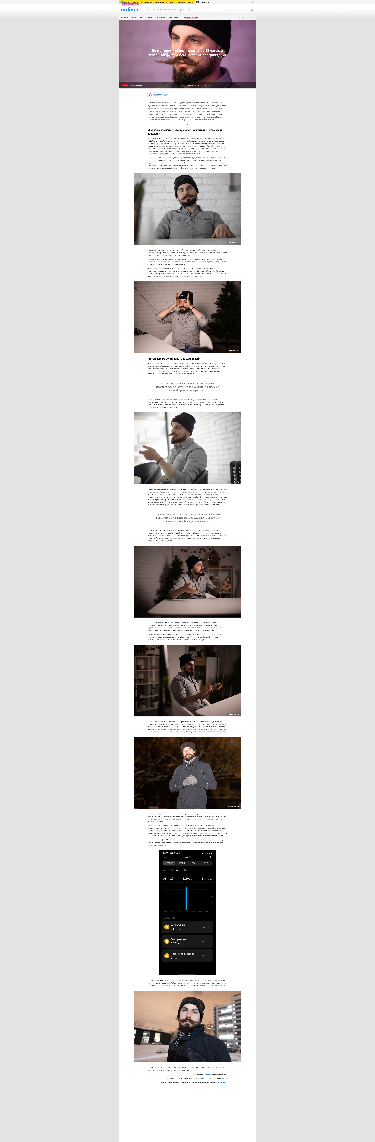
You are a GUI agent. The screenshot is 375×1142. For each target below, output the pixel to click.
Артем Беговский (190, 85)
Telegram (207, 1074)
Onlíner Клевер (204, 2)
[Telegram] (239, 17)
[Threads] (253, 17)
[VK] (246, 17)
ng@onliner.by (223, 1082)
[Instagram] (243, 17)
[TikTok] (250, 17)
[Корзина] (252, 10)
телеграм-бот (201, 1078)
